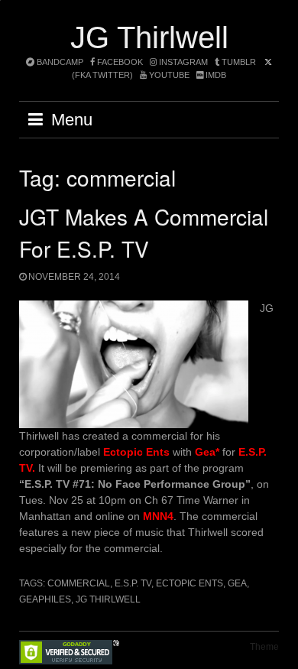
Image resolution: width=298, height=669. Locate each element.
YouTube (168, 75)
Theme (264, 646)
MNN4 (158, 516)
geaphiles (45, 599)
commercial (78, 583)
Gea (237, 583)
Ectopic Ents (189, 583)
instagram (182, 62)
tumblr (238, 62)
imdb (214, 75)
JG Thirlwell (149, 37)
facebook (119, 62)
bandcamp (58, 62)
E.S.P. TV (133, 583)
